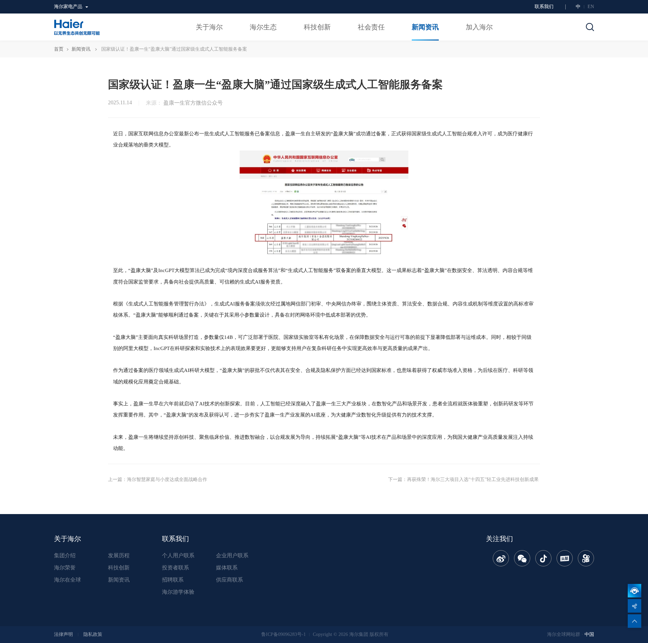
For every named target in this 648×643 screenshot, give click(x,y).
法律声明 (63, 634)
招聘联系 (173, 580)
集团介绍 (65, 555)
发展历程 (119, 555)
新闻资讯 (81, 49)
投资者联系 (175, 567)
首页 (58, 49)
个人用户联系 (178, 555)
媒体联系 (227, 567)
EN (591, 6)
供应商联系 (229, 580)
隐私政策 (92, 634)
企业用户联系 (232, 555)
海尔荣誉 (65, 567)
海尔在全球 (67, 580)
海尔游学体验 (178, 592)
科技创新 (119, 567)
